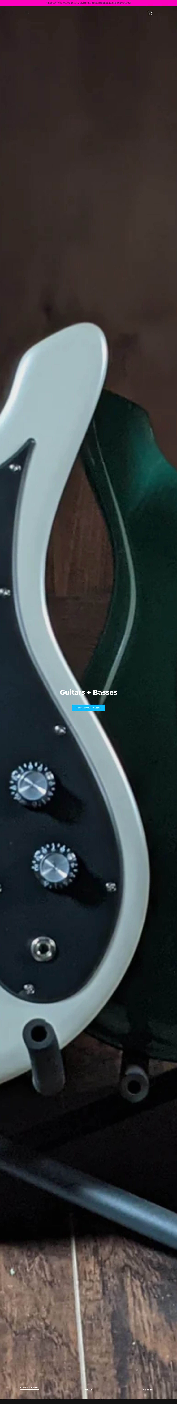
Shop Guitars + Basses (89, 708)
